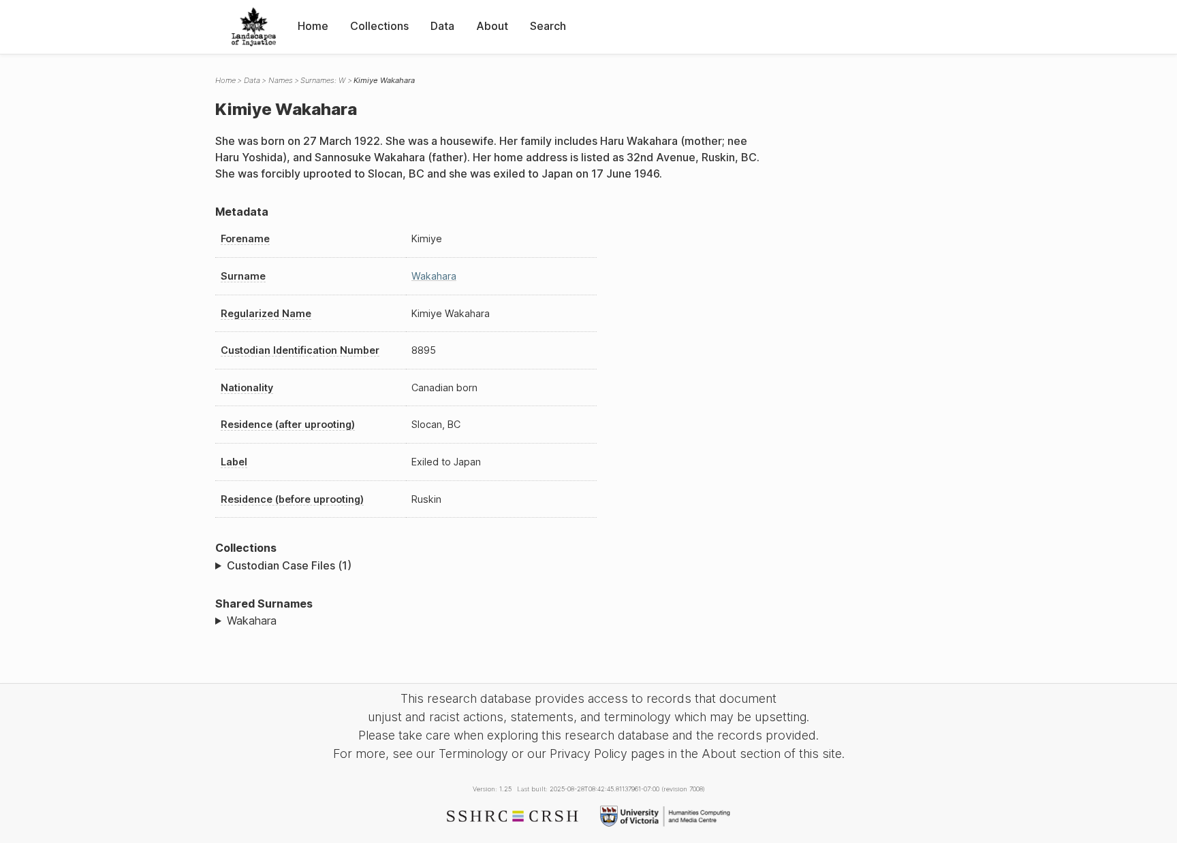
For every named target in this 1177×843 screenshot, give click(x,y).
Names (280, 80)
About (492, 26)
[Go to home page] (254, 27)
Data (442, 26)
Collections (379, 26)
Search (548, 26)
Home (313, 26)
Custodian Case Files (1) (289, 565)
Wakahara (433, 276)
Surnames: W (322, 80)
